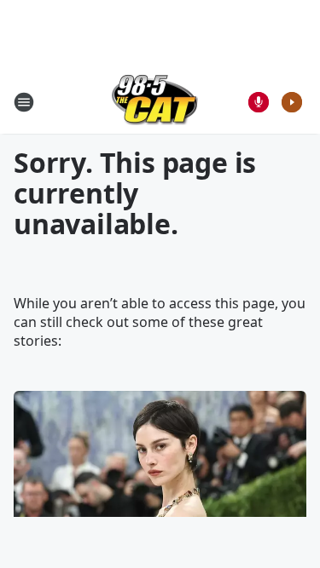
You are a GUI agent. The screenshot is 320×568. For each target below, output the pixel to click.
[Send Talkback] (258, 102)
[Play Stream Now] (292, 102)
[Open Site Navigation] (24, 102)
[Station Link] (155, 101)
